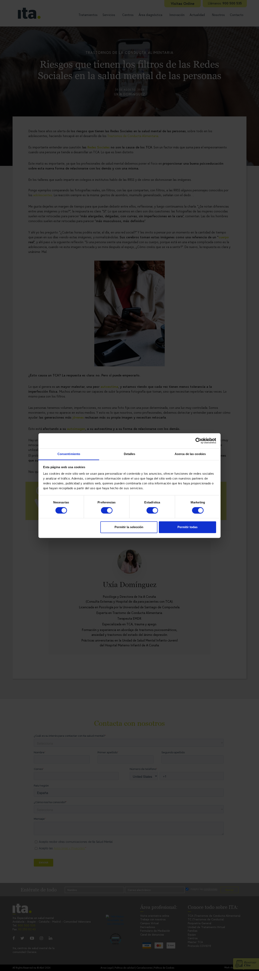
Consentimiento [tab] (68, 454)
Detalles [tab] (129, 454)
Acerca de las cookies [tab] (190, 454)
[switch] (107, 510)
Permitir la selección (129, 527)
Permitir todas (187, 527)
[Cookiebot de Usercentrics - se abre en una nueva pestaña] (198, 441)
